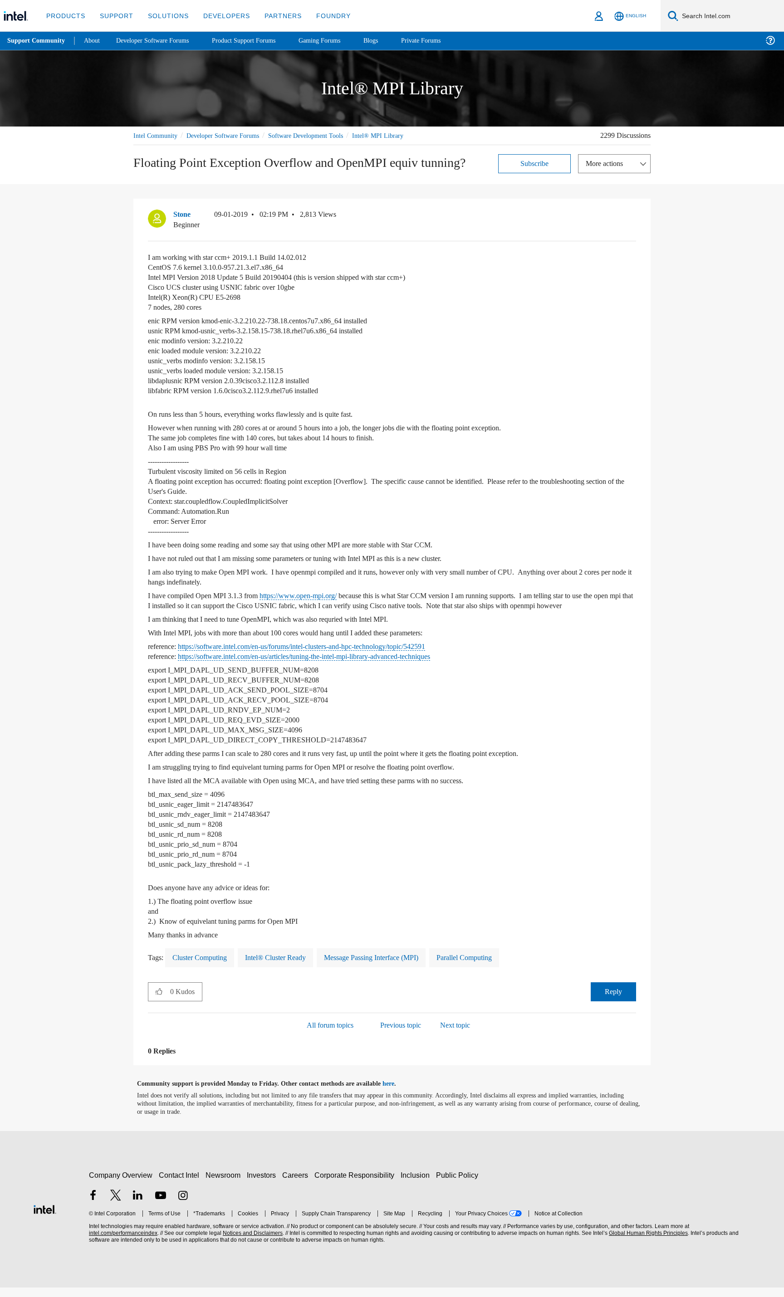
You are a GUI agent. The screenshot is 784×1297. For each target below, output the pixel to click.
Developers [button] (220, 15)
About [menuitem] (94, 40)
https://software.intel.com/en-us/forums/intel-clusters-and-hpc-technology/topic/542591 (329, 656)
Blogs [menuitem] (389, 40)
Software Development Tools (321, 135)
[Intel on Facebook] (93, 1206)
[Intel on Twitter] (115, 1206)
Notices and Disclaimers (252, 1242)
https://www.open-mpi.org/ (315, 595)
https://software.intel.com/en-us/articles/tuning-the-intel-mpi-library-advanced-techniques (331, 666)
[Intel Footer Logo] (45, 1218)
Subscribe (534, 163)
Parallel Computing (489, 967)
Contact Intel (180, 1185)
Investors (263, 1185)
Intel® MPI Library (397, 135)
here (396, 1093)
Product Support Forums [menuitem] (256, 40)
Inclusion (417, 1185)
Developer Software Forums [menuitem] (159, 40)
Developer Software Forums (230, 135)
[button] (632, 216)
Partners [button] (273, 15)
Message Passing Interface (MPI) (388, 967)
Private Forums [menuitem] (440, 40)
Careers (296, 1185)
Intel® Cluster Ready (285, 967)
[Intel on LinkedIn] (138, 1206)
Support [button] (114, 15)
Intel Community (157, 135)
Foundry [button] (322, 15)
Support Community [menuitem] (37, 41)
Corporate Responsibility (356, 1185)
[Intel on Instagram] (183, 1206)
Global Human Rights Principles (647, 1242)
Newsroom (224, 1185)
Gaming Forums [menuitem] (336, 40)
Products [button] (64, 15)
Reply (613, 1001)
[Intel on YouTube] (160, 1206)
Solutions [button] (164, 15)
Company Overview (121, 1185)
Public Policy (458, 1185)
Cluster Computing (204, 967)
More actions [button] (606, 163)
